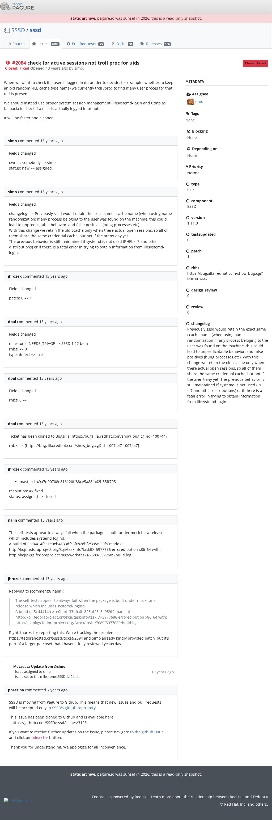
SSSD (18, 30)
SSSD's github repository (74, 707)
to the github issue (147, 731)
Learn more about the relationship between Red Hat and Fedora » (209, 796)
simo (199, 101)
